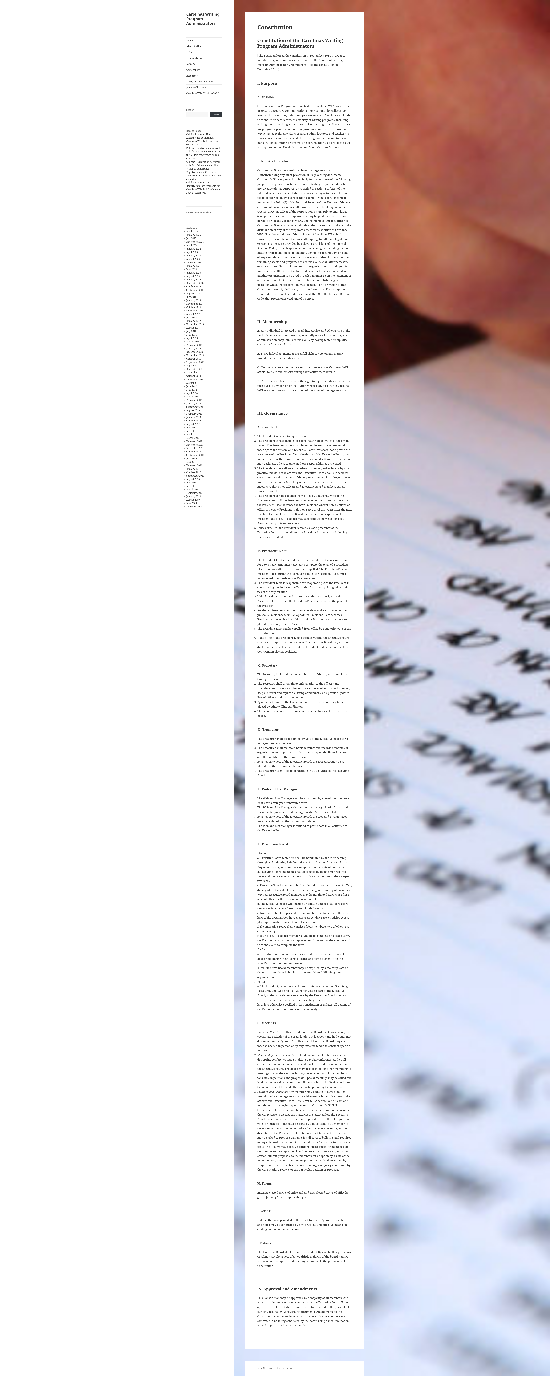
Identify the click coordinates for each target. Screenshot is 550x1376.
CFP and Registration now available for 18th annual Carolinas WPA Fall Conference (203, 165)
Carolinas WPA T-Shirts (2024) (202, 93)
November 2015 (195, 355)
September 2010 (195, 475)
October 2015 (193, 358)
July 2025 (191, 238)
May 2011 (191, 461)
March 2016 (192, 341)
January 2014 (193, 403)
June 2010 (191, 486)
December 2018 (195, 283)
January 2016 (193, 348)
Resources (192, 75)
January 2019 (193, 279)
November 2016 (195, 324)
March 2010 (192, 489)
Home (189, 40)
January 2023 (193, 255)
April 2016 (192, 338)
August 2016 (193, 327)
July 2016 (191, 331)
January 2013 (193, 417)
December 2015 (195, 351)
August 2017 (193, 314)
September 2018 (195, 290)
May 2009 (191, 503)
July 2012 (191, 427)
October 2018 (193, 286)
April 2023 (192, 252)
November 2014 (195, 372)
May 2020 (191, 269)
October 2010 (193, 472)
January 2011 (193, 468)
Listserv (190, 63)
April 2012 (192, 434)
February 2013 (194, 413)
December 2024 (195, 241)
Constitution (196, 58)
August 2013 (193, 410)
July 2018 (191, 296)
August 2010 (193, 479)
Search (190, 110)
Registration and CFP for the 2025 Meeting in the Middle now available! (204, 176)
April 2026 (192, 231)
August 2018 (193, 293)
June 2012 (191, 431)
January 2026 (193, 234)
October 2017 (193, 307)
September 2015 (195, 362)
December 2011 (195, 444)
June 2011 (191, 458)
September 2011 (195, 455)
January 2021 (193, 265)
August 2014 (193, 382)
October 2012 (193, 420)
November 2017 (195, 303)
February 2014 (194, 400)
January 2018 (193, 300)
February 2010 (194, 492)
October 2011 (193, 451)
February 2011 (194, 465)
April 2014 (192, 393)
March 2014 (192, 396)
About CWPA (193, 46)
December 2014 (195, 369)
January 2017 (193, 320)
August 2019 (193, 276)
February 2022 (194, 262)
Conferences (193, 69)
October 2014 (193, 376)
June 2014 (191, 386)
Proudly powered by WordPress (274, 1368)
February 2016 (194, 345)
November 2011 (195, 448)
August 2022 (193, 259)
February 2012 (194, 441)
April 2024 (192, 245)
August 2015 (193, 365)
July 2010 (191, 482)
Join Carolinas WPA (196, 87)
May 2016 (191, 334)
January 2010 (193, 496)
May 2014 (191, 389)
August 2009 (193, 499)
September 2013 (195, 406)
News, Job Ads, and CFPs (199, 81)
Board (192, 52)
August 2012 (193, 424)
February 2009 (194, 506)
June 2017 (191, 317)
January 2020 (193, 272)
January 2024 (193, 248)
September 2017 (195, 310)
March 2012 (192, 437)
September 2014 (195, 379)
